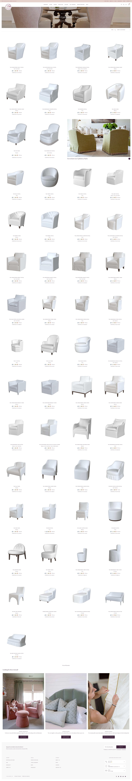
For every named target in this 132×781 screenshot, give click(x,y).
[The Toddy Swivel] (49, 177)
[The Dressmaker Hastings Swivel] (115, 428)
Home (62, 13)
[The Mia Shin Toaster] (17, 595)
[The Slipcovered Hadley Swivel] (82, 261)
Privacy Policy (18, 776)
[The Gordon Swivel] (82, 92)
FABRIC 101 (8, 767)
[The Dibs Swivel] (49, 511)
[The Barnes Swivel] (49, 219)
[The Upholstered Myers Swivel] (82, 303)
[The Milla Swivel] (17, 177)
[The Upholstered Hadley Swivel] (17, 261)
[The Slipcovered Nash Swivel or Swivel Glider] (49, 428)
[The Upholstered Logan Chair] (82, 386)
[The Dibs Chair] (17, 511)
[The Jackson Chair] (17, 553)
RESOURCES (33, 767)
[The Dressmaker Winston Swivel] (49, 92)
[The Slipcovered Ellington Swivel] (115, 219)
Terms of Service (26, 776)
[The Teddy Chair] (49, 553)
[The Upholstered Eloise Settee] (115, 595)
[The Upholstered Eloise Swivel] (82, 470)
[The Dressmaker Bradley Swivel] (115, 344)
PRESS (57, 762)
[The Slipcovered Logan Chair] (115, 386)
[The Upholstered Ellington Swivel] (82, 219)
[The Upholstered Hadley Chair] (115, 261)
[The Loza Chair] (115, 92)
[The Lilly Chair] (49, 344)
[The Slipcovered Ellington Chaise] (82, 595)
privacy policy (119, 749)
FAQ (7, 762)
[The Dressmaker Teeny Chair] (115, 553)
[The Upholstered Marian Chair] (115, 51)
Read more (77, 21)
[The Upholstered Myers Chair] (49, 303)
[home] (8, 6)
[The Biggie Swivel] (115, 511)
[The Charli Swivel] (82, 177)
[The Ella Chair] (17, 470)
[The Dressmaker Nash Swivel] (17, 428)
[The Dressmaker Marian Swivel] (82, 51)
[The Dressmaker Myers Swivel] (115, 303)
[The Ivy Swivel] (17, 344)
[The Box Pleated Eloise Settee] (17, 637)
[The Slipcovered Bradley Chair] (49, 386)
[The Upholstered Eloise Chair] (49, 470)
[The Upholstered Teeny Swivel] (82, 553)
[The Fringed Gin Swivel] (49, 134)
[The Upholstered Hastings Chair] (82, 428)
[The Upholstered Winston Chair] (17, 92)
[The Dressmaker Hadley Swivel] (49, 261)
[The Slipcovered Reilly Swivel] (49, 51)
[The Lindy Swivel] (115, 177)
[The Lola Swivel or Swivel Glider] (17, 303)
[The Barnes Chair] (17, 219)
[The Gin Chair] (17, 134)
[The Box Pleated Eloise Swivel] (115, 470)
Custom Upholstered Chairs (67, 13)
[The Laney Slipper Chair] (82, 511)
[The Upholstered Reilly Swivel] (17, 51)
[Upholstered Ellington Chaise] (49, 595)
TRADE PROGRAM (34, 762)
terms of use (124, 749)
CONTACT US (58, 767)
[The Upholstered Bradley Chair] (17, 386)
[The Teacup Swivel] (82, 344)
